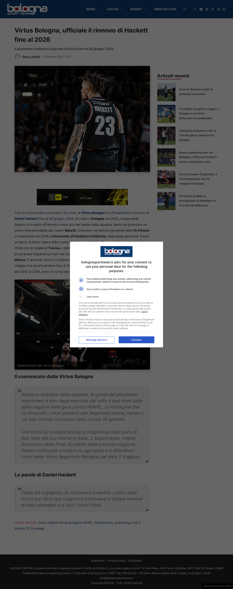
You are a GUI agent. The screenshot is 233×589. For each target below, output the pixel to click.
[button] (116, 296)
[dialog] (116, 294)
